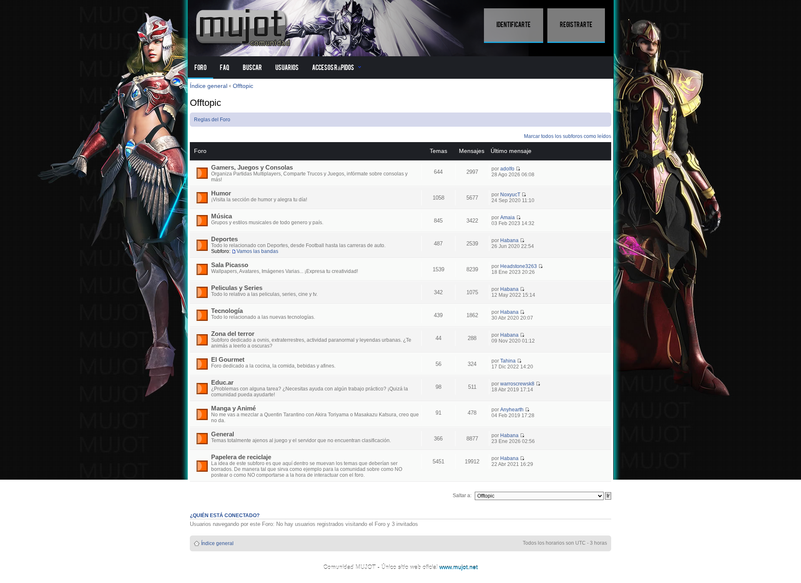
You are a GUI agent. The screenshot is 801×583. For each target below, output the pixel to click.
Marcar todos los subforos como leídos (567, 136)
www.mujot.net (458, 567)
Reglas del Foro (212, 120)
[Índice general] (244, 26)
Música (221, 216)
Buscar (252, 68)
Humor (221, 193)
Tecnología (227, 311)
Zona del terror (232, 333)
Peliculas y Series (236, 288)
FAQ (224, 68)
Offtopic (243, 86)
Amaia (507, 217)
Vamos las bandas (257, 251)
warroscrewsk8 (517, 384)
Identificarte (513, 25)
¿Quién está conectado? (224, 515)
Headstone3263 (518, 266)
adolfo (507, 169)
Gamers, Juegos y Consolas (252, 167)
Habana (509, 240)
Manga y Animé (233, 408)
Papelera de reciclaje (241, 457)
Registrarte (576, 25)
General (222, 434)
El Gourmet (227, 359)
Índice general (208, 86)
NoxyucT (510, 195)
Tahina (508, 361)
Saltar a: (462, 495)
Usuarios (287, 68)
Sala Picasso (229, 265)
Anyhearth (512, 410)
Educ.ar (222, 382)
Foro (200, 68)
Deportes (224, 239)
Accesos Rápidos (333, 68)
